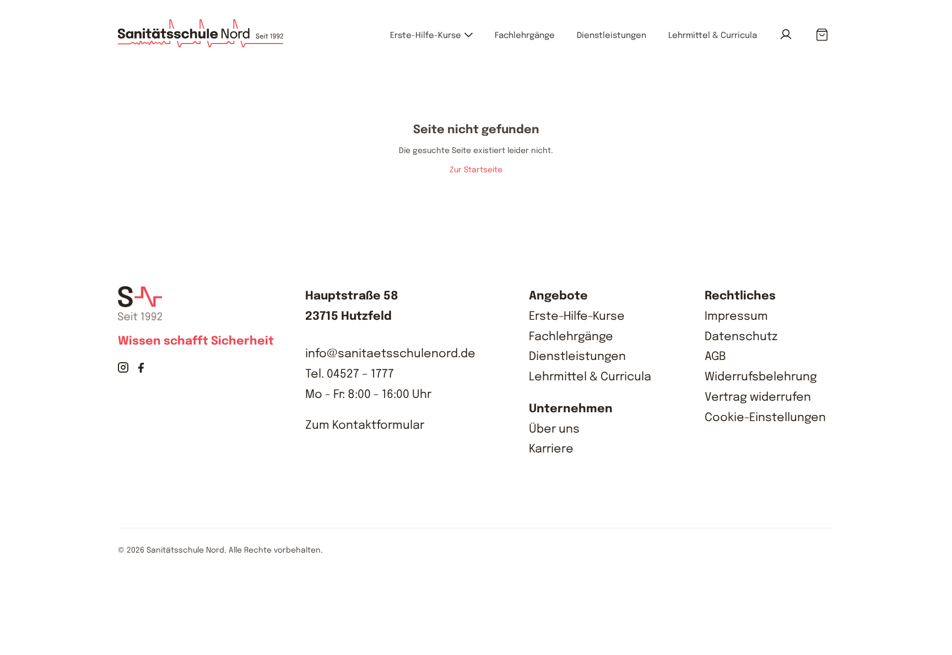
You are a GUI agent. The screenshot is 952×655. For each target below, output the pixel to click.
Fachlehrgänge (525, 35)
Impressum (736, 316)
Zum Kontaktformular (364, 425)
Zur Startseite (476, 170)
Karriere (551, 449)
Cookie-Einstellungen (765, 418)
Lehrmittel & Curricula (712, 35)
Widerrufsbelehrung (761, 377)
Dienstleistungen (611, 35)
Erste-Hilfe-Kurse (425, 35)
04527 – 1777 (360, 374)
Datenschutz (741, 337)
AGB (715, 357)
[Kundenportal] (786, 34)
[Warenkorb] (821, 35)
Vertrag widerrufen (758, 397)
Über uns (554, 429)
